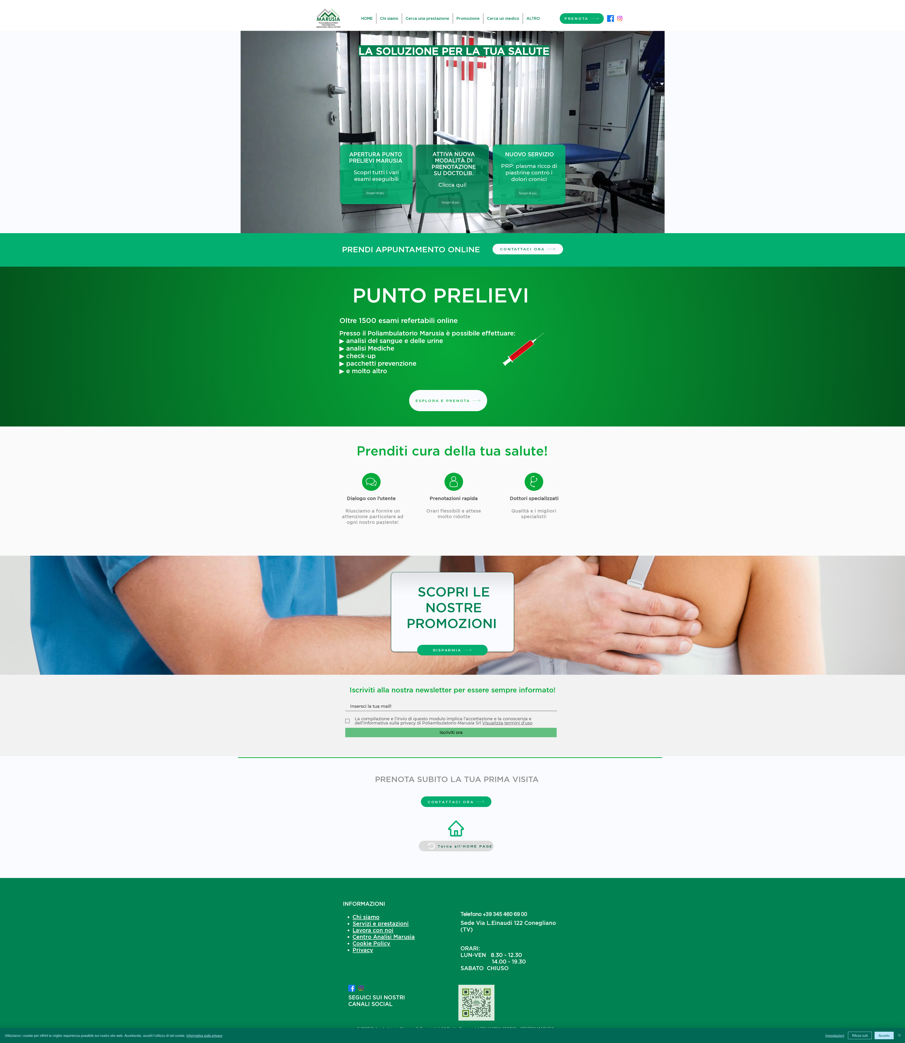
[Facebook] (610, 18)
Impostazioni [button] (834, 1035)
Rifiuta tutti (860, 1035)
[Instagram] (619, 18)
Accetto (884, 1035)
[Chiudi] (899, 1035)
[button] (659, 231)
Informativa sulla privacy (204, 1035)
